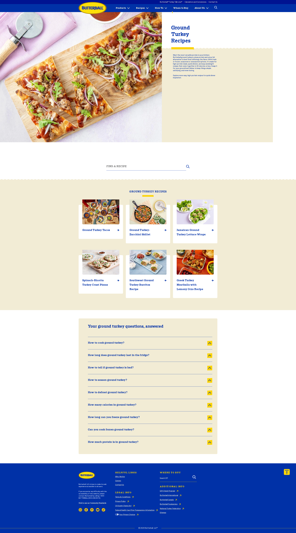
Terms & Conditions (123, 497)
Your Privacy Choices (127, 515)
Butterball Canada (167, 500)
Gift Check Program (167, 491)
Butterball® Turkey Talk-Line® (171, 2)
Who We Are (120, 477)
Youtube (97, 510)
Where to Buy (180, 8)
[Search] (194, 478)
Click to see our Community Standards (92, 503)
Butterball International (169, 495)
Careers (118, 481)
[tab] (150, 343)
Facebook (86, 510)
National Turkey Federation (170, 509)
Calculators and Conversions (196, 2)
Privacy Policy (120, 501)
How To (159, 8)
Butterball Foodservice (168, 504)
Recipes (140, 8)
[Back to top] (286, 472)
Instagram (80, 510)
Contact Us (213, 2)
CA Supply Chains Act (123, 506)
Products (121, 8)
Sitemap (163, 513)
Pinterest (92, 510)
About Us (199, 8)
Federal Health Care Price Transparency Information (134, 510)
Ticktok (103, 510)
